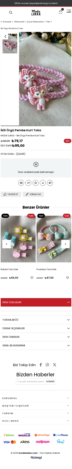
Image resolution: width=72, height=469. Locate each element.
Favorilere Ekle (24, 277)
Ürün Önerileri (10, 337)
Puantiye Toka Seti (38, 269)
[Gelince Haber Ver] (50, 183)
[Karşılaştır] (28, 183)
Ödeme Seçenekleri (13, 328)
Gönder (50, 381)
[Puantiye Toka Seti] (46, 239)
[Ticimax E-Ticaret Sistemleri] (36, 458)
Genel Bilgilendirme (13, 345)
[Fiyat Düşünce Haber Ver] (43, 183)
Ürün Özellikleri (11, 302)
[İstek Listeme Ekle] (21, 183)
